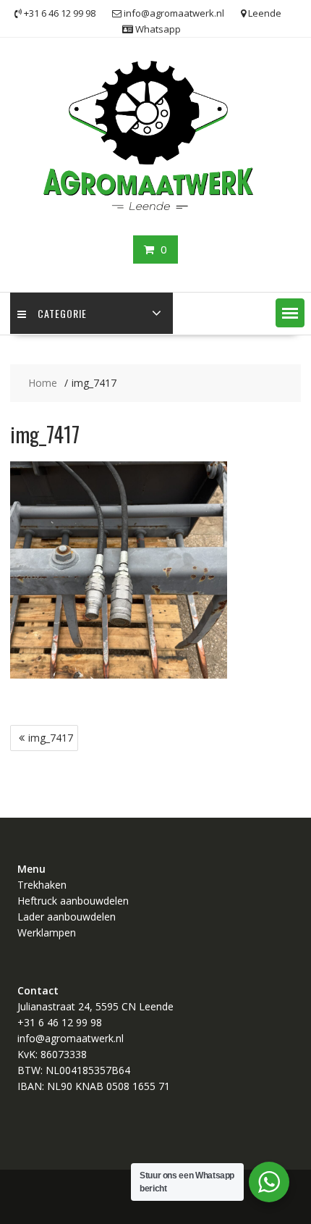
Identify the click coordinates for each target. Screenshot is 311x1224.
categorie (62, 313)
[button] (290, 312)
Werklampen (46, 932)
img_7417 (50, 738)
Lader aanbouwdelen (66, 916)
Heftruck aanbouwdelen (73, 900)
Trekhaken (42, 885)
